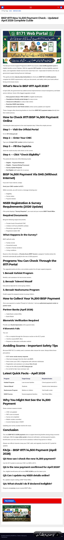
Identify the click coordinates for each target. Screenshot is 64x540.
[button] (58, 7)
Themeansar (4, 537)
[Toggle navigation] (31, 7)
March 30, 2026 (10, 518)
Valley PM (19, 518)
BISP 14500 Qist (8, 511)
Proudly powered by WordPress (9, 535)
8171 (10, 11)
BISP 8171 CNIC (17, 11)
